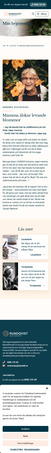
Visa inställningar (25, 443)
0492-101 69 (39, 4)
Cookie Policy (16, 449)
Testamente (27, 267)
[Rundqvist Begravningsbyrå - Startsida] (17, 333)
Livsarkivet (26, 239)
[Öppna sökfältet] (33, 14)
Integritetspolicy (31, 449)
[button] (47, 388)
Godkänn (25, 429)
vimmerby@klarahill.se (17, 366)
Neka (25, 436)
